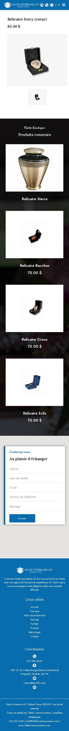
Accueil (34, 607)
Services (34, 619)
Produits (34, 628)
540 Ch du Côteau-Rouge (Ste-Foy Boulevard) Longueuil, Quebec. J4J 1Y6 (35, 672)
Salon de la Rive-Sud (34, 615)
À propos (34, 611)
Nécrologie (34, 632)
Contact (35, 636)
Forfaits (34, 624)
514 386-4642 (46, 5)
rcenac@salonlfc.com (34, 683)
